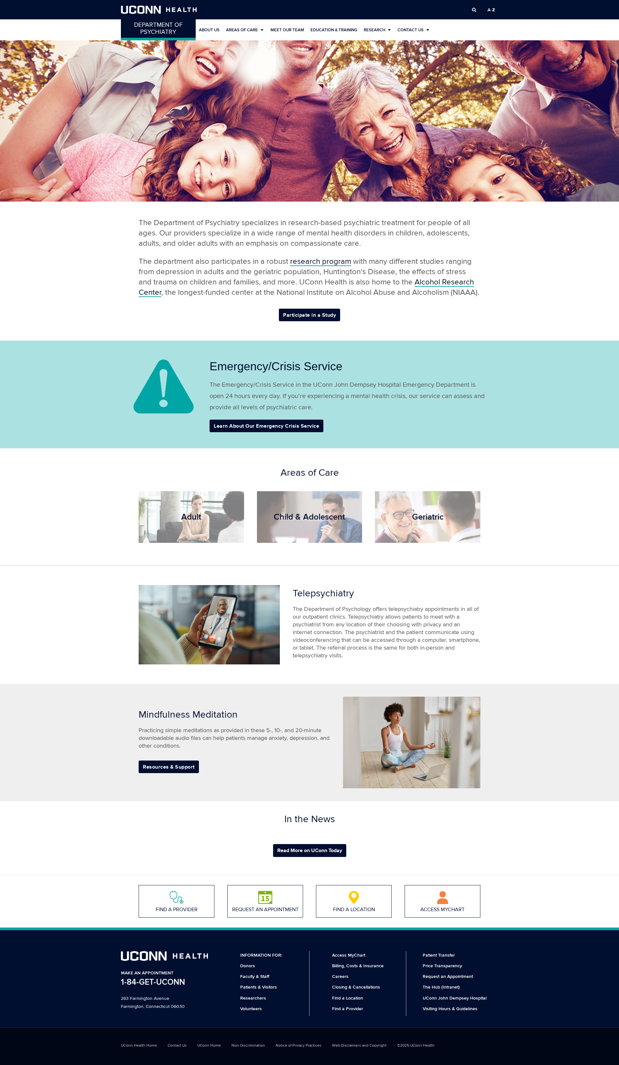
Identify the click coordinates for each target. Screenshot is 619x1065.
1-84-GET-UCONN (153, 982)
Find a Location (347, 998)
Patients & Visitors (258, 987)
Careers (340, 976)
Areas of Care (242, 30)
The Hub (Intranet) (441, 987)
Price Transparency (442, 966)
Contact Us (411, 30)
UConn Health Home (139, 1045)
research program (320, 261)
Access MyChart (348, 955)
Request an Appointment (448, 976)
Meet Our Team (287, 30)
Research (374, 30)
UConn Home (209, 1045)
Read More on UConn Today (309, 850)
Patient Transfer (439, 955)
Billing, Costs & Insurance (358, 966)
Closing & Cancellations (356, 987)
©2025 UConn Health (416, 1045)
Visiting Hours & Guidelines (450, 1008)
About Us (209, 30)
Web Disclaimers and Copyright (359, 1045)
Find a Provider (347, 1008)
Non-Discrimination (248, 1045)
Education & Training (333, 30)
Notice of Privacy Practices (298, 1045)
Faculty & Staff (254, 976)
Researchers (253, 998)
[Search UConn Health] (474, 10)
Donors (247, 966)
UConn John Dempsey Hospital (454, 998)
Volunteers (251, 1008)
